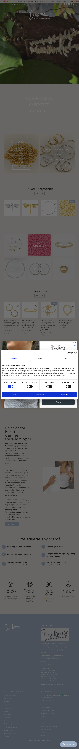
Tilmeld (58, 402)
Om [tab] (65, 358)
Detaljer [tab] (39, 358)
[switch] (30, 386)
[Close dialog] (74, 344)
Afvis (14, 394)
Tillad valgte (39, 394)
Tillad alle (64, 394)
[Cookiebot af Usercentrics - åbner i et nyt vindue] (68, 353)
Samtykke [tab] (13, 358)
